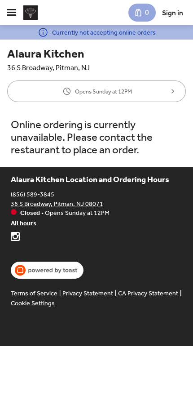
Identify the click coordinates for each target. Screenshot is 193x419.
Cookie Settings (33, 303)
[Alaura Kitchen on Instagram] (15, 238)
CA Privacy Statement (148, 293)
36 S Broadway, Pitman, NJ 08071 (57, 203)
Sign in (172, 13)
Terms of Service (34, 293)
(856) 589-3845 (32, 194)
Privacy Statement (87, 293)
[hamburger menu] (11, 13)
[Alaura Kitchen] (30, 12)
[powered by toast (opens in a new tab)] (47, 270)
